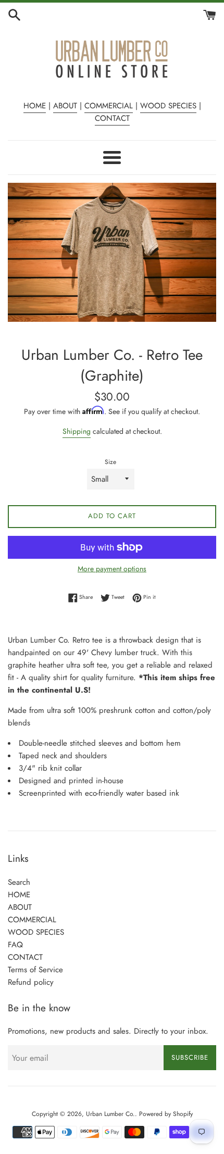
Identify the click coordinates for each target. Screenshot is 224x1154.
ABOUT (65, 105)
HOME (34, 105)
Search (19, 882)
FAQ (15, 944)
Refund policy (31, 982)
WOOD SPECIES (168, 105)
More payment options (112, 568)
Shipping (77, 431)
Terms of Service (35, 969)
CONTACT (112, 118)
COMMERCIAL (108, 105)
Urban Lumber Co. (110, 1114)
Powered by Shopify (166, 1114)
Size (110, 462)
